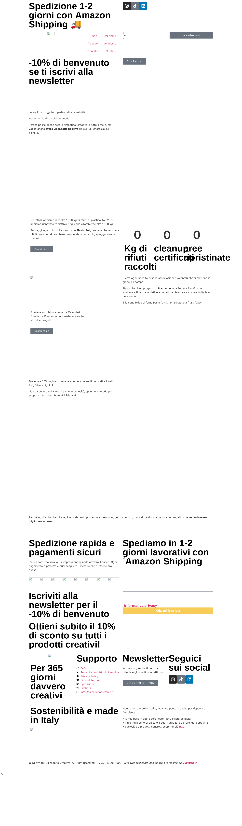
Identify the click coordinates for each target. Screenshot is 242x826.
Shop (94, 36)
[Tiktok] (135, 6)
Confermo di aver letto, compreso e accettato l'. (160, 603)
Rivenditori (92, 51)
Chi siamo (110, 36)
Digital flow (190, 762)
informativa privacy (140, 606)
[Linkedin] (143, 6)
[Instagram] (127, 6)
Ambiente (110, 43)
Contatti (111, 51)
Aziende (93, 43)
